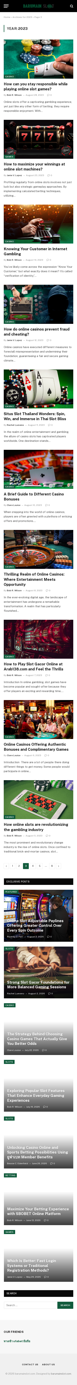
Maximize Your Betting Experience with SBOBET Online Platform (38, 1211)
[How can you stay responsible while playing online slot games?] (38, 59)
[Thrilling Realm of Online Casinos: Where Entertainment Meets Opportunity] (38, 549)
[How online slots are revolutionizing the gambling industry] (38, 799)
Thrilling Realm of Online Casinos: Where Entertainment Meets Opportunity (34, 579)
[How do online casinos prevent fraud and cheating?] (38, 304)
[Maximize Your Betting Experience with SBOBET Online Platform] (38, 1199)
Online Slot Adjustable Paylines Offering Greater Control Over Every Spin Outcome (35, 926)
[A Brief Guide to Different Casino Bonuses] (38, 469)
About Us (48, 1364)
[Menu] (6, 6)
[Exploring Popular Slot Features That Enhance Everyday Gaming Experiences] (38, 1086)
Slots (9, 948)
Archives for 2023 (22, 17)
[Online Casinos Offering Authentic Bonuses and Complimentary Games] (38, 719)
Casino (9, 76)
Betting (10, 1175)
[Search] (71, 6)
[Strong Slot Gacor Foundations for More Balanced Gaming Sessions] (38, 972)
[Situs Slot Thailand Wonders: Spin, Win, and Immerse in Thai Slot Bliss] (38, 388)
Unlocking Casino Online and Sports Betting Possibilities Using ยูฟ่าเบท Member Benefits (37, 1152)
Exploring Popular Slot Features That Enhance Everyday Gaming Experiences (36, 1096)
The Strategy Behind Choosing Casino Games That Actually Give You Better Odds (37, 1039)
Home (7, 17)
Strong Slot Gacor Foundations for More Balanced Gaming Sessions (38, 984)
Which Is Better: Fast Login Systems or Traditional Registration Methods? (31, 1266)
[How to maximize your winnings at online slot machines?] (38, 139)
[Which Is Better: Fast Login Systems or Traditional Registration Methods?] (38, 1256)
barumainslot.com (61, 1373)
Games (9, 157)
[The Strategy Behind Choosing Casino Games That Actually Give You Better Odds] (38, 1029)
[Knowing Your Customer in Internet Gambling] (38, 224)
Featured (11, 892)
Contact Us (30, 1364)
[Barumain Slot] (38, 6)
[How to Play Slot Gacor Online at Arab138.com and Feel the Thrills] (38, 639)
